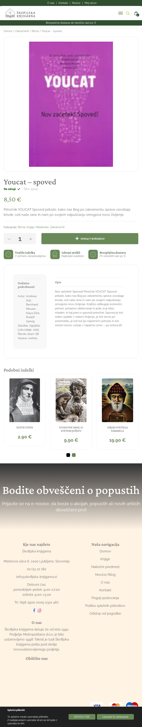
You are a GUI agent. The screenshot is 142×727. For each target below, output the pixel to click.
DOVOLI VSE (82, 716)
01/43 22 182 (36, 569)
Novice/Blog (105, 574)
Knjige (31, 227)
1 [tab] (68, 455)
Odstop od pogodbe (105, 613)
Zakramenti (22, 31)
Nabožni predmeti (105, 567)
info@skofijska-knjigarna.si (36, 577)
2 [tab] (74, 455)
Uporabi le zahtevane (115, 716)
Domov (8, 31)
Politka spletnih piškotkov (105, 606)
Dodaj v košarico (92, 238)
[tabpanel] (25, 410)
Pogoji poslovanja (105, 598)
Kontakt (105, 590)
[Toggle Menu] (120, 13)
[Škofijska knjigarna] (23, 13)
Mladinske (42, 227)
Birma (35, 31)
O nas (105, 582)
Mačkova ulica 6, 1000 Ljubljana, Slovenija (37, 561)
